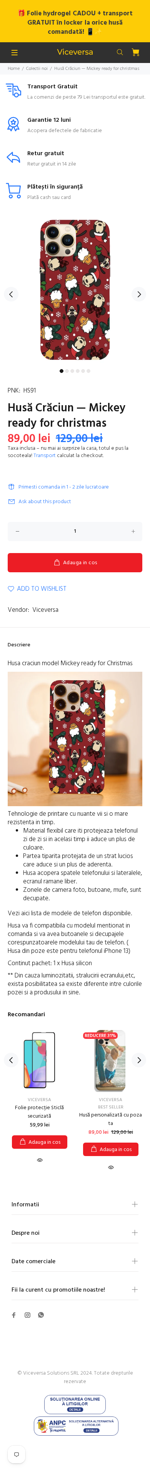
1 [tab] (61, 371)
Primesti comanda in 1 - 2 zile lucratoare (63, 487)
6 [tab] (88, 371)
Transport (44, 455)
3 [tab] (72, 371)
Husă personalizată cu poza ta (110, 1119)
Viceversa (45, 610)
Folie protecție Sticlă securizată (39, 1112)
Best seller (110, 1107)
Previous (11, 294)
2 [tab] (67, 371)
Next (139, 294)
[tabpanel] (75, 290)
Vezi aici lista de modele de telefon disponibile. (70, 913)
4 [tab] (78, 371)
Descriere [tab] (19, 645)
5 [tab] (83, 371)
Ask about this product (44, 501)
